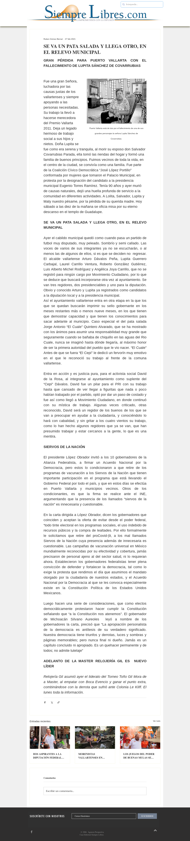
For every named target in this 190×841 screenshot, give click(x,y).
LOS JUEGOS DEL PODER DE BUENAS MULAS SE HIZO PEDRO (138, 755)
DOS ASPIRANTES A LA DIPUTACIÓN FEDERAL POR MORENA (47, 755)
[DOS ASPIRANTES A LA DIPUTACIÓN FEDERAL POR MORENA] (50, 737)
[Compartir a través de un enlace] (58, 702)
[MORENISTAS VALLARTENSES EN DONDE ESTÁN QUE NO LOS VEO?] (95, 737)
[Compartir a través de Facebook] (45, 702)
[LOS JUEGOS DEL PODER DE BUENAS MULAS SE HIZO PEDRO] (140, 737)
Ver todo (156, 721)
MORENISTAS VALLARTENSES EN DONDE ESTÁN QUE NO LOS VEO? (92, 755)
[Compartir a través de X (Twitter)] (51, 702)
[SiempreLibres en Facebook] (31, 832)
